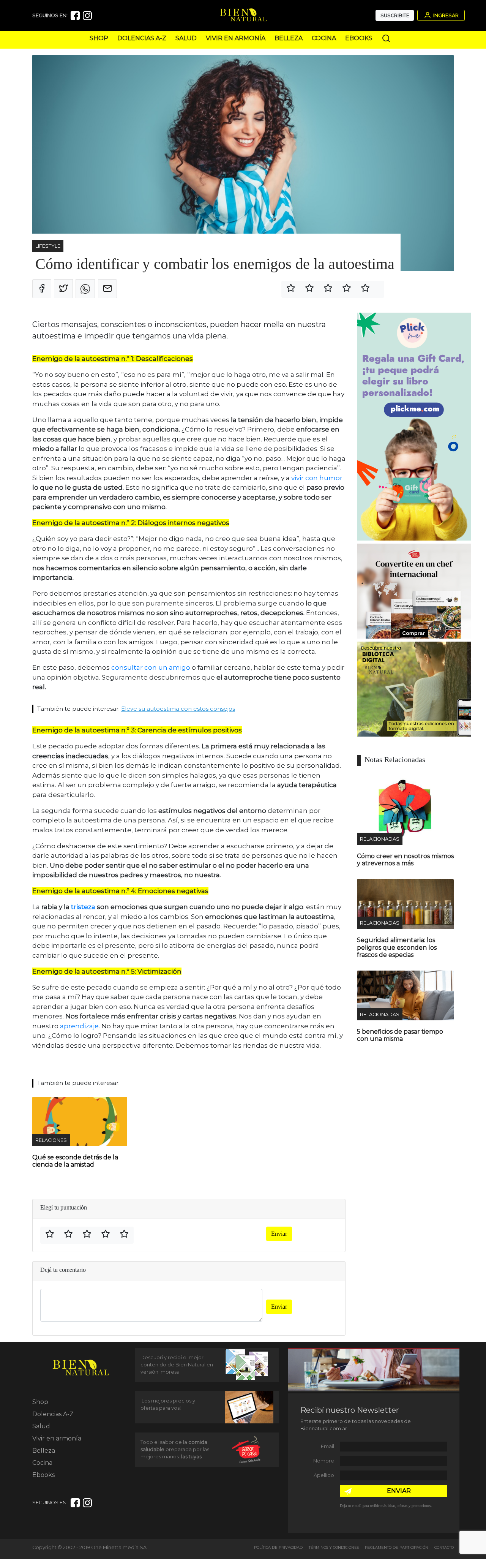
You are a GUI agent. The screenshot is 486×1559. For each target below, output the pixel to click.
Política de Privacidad (278, 1547)
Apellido (324, 1475)
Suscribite (394, 15)
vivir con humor (316, 478)
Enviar (279, 1233)
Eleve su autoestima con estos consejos (178, 708)
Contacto (444, 1547)
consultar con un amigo (150, 667)
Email (327, 1446)
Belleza (289, 38)
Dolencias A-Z (141, 38)
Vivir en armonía (235, 38)
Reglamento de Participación (396, 1547)
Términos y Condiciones (334, 1547)
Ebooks (358, 38)
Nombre (323, 1461)
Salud (186, 38)
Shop (99, 38)
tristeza (84, 907)
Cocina (324, 38)
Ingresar (445, 15)
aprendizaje (79, 1026)
